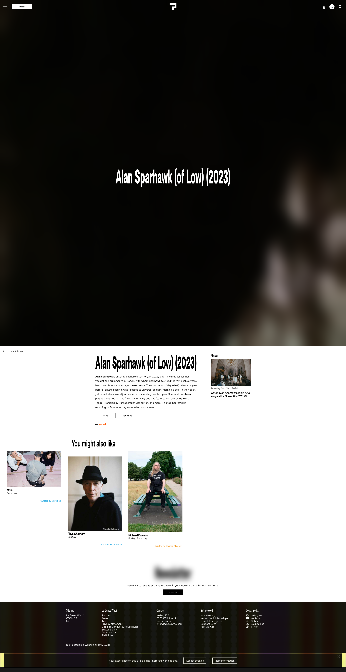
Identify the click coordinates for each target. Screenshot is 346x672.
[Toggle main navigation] (5, 6)
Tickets (22, 6)
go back (102, 424)
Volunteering (208, 615)
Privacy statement (112, 623)
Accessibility (109, 632)
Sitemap (70, 610)
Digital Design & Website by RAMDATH (88, 644)
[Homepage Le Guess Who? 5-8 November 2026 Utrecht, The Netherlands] (173, 6)
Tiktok (254, 626)
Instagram (256, 615)
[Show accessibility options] (324, 7)
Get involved (207, 610)
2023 (105, 415)
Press (105, 618)
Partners (107, 615)
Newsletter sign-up (211, 621)
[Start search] (340, 6)
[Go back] (5, 351)
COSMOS (71, 618)
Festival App (207, 626)
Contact (160, 610)
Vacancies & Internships (214, 618)
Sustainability (109, 629)
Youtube (255, 618)
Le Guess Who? (75, 615)
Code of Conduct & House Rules (120, 626)
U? (67, 621)
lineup (20, 351)
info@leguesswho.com (169, 623)
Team (105, 621)
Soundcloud (257, 623)
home (11, 351)
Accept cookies (195, 660)
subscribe (173, 592)
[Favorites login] (332, 6)
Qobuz (254, 621)
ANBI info (107, 635)
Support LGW (208, 623)
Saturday (127, 415)
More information (225, 660)
